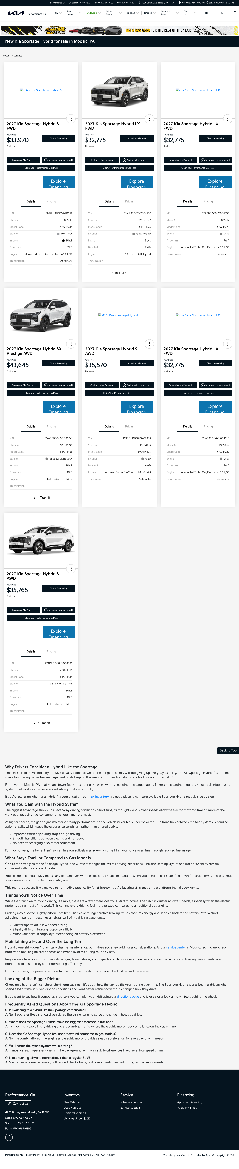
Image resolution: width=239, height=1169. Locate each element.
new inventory (99, 797)
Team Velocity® (184, 1155)
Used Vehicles (72, 1107)
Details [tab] (30, 201)
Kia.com (111, 1155)
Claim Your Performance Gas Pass (41, 168)
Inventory (72, 1095)
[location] (139, 3)
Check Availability (58, 138)
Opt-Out (100, 1155)
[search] (235, 13)
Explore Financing (58, 183)
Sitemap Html (74, 1155)
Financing (185, 1095)
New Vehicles (72, 1102)
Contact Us (20, 1104)
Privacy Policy (32, 1155)
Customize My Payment (23, 160)
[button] (71, 118)
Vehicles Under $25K (77, 1118)
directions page (128, 997)
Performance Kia (14, 1155)
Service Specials (130, 1107)
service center (176, 947)
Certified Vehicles (75, 1113)
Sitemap (61, 1155)
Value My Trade (187, 1107)
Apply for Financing (189, 1102)
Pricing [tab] (51, 201)
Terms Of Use (48, 1155)
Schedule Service (131, 1102)
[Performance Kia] (27, 13)
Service (126, 1095)
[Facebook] (9, 1137)
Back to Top (228, 750)
